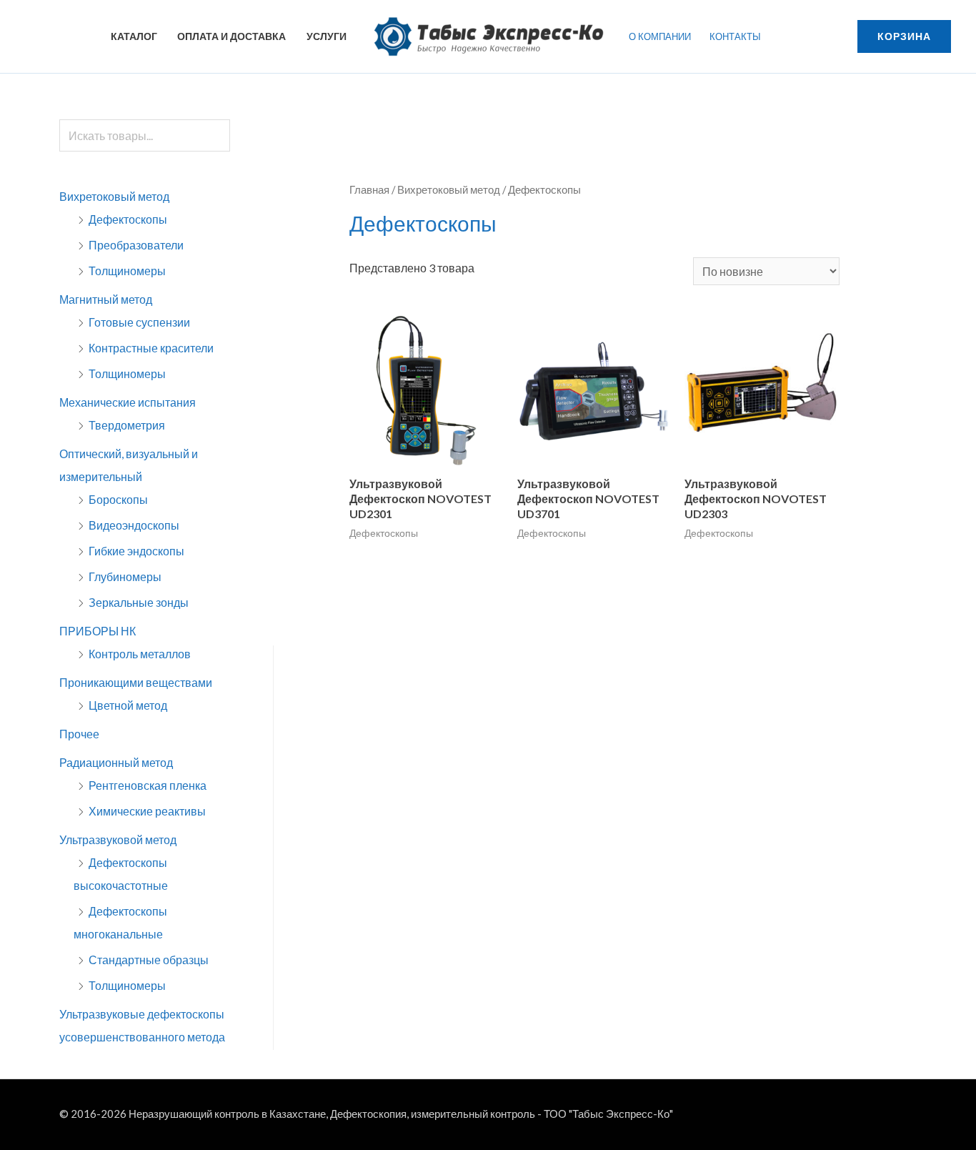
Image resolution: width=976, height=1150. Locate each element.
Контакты (735, 36)
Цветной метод (128, 705)
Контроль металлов (140, 653)
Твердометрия (127, 425)
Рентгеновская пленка (147, 785)
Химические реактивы (147, 811)
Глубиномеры (125, 576)
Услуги (327, 36)
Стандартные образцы (149, 959)
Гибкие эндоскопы (136, 550)
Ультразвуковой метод (117, 839)
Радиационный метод (116, 762)
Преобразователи (136, 245)
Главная (369, 189)
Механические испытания (127, 402)
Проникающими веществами (135, 682)
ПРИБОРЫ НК (97, 631)
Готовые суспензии (139, 322)
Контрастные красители (151, 348)
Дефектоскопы (128, 219)
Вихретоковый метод (114, 196)
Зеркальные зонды (139, 602)
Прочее (79, 733)
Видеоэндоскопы (134, 525)
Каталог (134, 36)
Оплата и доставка (231, 36)
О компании (660, 36)
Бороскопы (118, 499)
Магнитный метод (105, 299)
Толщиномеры (127, 270)
